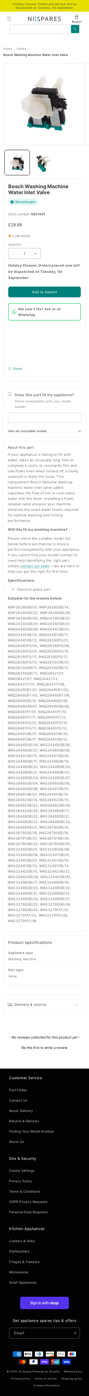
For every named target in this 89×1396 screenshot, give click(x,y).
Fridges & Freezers (24, 1262)
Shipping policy (71, 1378)
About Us (16, 1142)
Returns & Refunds (24, 1121)
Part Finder (18, 1090)
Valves (21, 48)
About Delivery (21, 1111)
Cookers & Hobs (22, 1241)
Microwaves (18, 1272)
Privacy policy (20, 1378)
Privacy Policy (20, 1181)
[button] (9, 19)
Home (7, 48)
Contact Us (18, 1100)
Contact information (46, 1385)
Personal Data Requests (28, 1212)
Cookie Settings (22, 1170)
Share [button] (17, 368)
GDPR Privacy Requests (28, 1202)
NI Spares (25, 1371)
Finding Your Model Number (31, 1131)
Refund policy (73, 1371)
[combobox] (44, 29)
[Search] (75, 29)
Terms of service (45, 1378)
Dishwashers (19, 1251)
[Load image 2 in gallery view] (43, 162)
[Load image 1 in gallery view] (17, 162)
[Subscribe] (75, 1333)
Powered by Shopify (46, 1371)
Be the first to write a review (44, 1047)
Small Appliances (23, 1282)
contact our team (35, 566)
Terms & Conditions (24, 1191)
